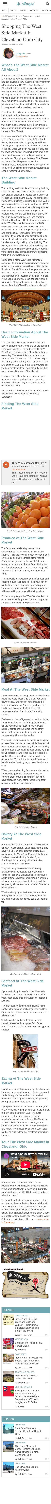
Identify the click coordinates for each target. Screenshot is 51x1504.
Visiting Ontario (23, 1387)
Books (23, 10)
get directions (18, 469)
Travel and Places (24, 1372)
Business (34, 10)
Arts (4, 10)
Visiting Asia (21, 1339)
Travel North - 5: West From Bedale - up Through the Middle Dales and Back (28, 1361)
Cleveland (20, 1425)
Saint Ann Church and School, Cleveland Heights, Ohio (28, 1431)
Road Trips (20, 1354)
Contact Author (22, 56)
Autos (13, 10)
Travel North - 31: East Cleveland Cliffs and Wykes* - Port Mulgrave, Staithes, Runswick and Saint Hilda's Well (27, 1325)
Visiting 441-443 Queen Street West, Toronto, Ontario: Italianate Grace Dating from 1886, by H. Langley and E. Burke (27, 1396)
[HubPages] (25, 4)
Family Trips (21, 1316)
